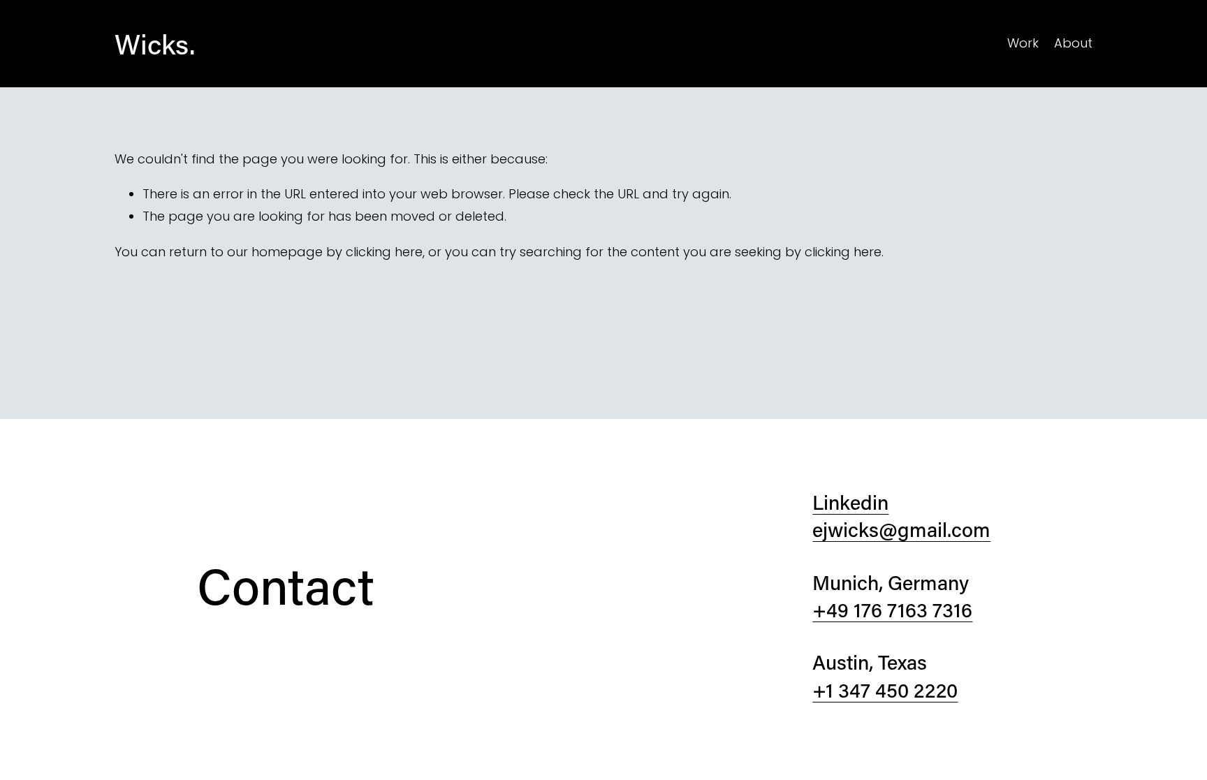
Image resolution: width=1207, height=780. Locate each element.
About (1073, 43)
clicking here (384, 251)
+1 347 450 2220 (885, 690)
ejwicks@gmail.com (901, 529)
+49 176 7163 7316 (892, 609)
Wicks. (155, 43)
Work (1023, 43)
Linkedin (850, 502)
